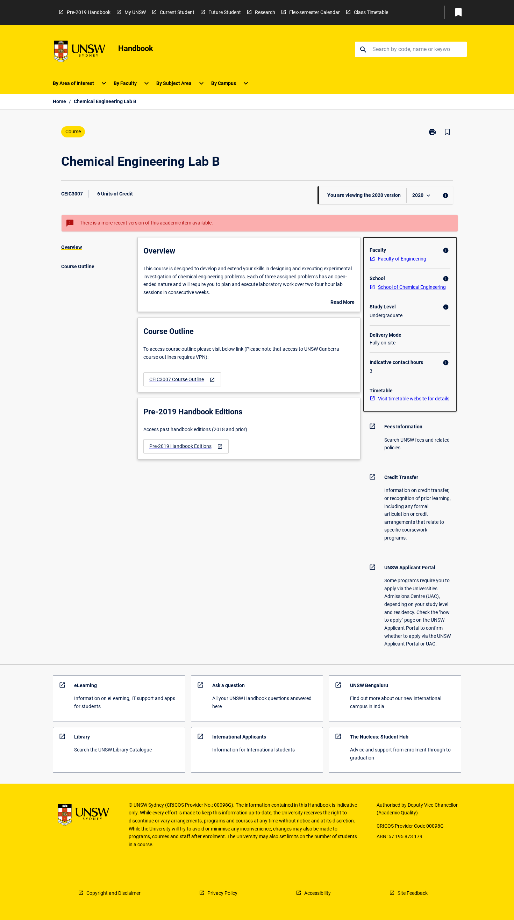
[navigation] (182, 379)
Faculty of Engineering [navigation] (402, 259)
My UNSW (135, 12)
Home (59, 101)
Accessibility (317, 893)
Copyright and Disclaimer (113, 893)
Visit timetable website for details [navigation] (413, 398)
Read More (342, 302)
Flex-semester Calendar (314, 12)
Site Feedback (413, 893)
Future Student (224, 12)
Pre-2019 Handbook (88, 12)
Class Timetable (371, 12)
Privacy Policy (222, 893)
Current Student (177, 12)
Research (265, 12)
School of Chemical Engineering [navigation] (412, 287)
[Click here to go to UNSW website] (79, 52)
